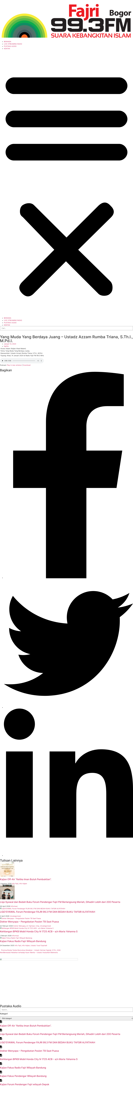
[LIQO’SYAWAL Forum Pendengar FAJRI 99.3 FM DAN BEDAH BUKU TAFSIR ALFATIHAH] (32, 909)
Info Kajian (23, 884)
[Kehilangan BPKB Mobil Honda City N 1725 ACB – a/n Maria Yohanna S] (26, 928)
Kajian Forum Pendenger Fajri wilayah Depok (24, 1084)
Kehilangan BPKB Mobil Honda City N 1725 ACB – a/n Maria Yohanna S (39, 931)
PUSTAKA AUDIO (10, 46)
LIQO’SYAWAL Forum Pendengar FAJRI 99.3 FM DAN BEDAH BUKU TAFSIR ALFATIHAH (47, 911)
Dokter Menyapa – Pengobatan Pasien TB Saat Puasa (29, 921)
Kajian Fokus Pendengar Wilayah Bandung (23, 1076)
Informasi (14, 906)
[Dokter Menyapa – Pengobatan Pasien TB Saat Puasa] (20, 918)
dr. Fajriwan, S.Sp (32, 926)
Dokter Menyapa (19, 926)
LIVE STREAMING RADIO (13, 44)
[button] (66, 183)
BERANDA (7, 42)
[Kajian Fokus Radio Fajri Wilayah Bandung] (16, 938)
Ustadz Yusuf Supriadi (39, 945)
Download (26, 365)
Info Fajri (15, 884)
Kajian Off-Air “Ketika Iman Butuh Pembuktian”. (25, 879)
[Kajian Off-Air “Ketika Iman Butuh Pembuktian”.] (7, 876)
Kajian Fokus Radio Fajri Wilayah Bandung (23, 941)
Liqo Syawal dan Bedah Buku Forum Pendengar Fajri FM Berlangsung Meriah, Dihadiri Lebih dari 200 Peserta (60, 902)
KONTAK (7, 49)
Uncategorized (15, 916)
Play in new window (14, 365)
